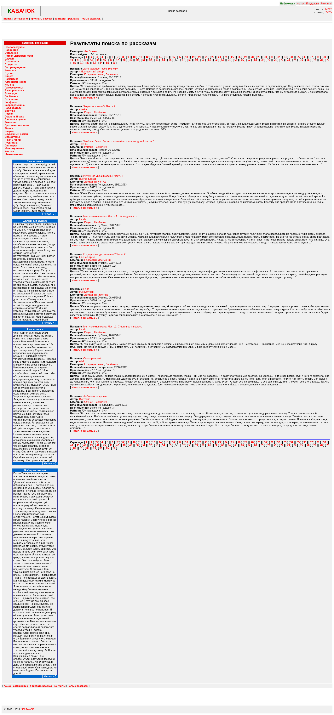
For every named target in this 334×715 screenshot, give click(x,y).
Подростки (90, 259)
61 (209, 60)
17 (180, 57)
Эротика (103, 294)
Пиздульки (312, 3)
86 (114, 62)
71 (275, 60)
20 (199, 57)
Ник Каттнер (86, 291)
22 (212, 57)
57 (183, 60)
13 (153, 57)
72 (281, 60)
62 (216, 60)
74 (295, 60)
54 (163, 60)
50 (137, 60)
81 (81, 62)
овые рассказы (91, 18)
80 (74, 62)
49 (130, 60)
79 (327, 60)
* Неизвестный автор (91, 71)
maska (83, 109)
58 (189, 60)
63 (222, 60)
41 (78, 60)
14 (160, 57)
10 (134, 57)
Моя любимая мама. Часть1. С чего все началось (112, 326)
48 (124, 60)
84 (101, 62)
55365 (328, 12)
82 (87, 62)
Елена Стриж (87, 257)
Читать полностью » (84, 97)
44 (97, 60)
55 (170, 60)
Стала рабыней (92, 358)
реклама (73, 18)
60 (203, 60)
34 (291, 57)
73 (288, 60)
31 (272, 57)
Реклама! (326, 3)
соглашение (21, 18)
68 (255, 60)
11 (140, 57)
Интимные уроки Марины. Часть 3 (103, 175)
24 (226, 57)
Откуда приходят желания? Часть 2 (104, 254)
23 (219, 57)
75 (301, 60)
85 (107, 62)
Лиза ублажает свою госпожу (100, 68)
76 (308, 60)
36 (304, 57)
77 (314, 60)
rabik (82, 361)
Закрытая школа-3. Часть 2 (99, 106)
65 (235, 60)
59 (196, 60)
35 (298, 57)
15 (166, 57)
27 (245, 57)
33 (285, 57)
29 (258, 57)
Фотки (300, 3)
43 (91, 60)
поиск (8, 18)
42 (84, 60)
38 (318, 57)
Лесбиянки (90, 51)
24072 (328, 9)
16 (173, 57)
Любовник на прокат (95, 396)
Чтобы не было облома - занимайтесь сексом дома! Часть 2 (118, 141)
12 (147, 57)
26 (239, 57)
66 (242, 60)
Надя (86, 288)
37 (311, 57)
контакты (60, 18)
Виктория (84, 399)
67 (249, 60)
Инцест (88, 112)
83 (94, 62)
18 (186, 57)
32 (278, 57)
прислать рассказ (41, 18)
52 (150, 60)
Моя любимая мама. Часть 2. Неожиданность (110, 216)
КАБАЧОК (28, 709)
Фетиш (102, 181)
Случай (88, 401)
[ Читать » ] (49, 214)
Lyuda (82, 219)
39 (324, 57)
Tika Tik (83, 144)
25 (232, 57)
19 (193, 57)
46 (111, 60)
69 (262, 60)
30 (265, 57)
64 (229, 60)
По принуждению (94, 74)
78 (321, 60)
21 (206, 57)
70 (268, 60)
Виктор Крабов (87, 178)
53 (157, 60)
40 (71, 60)
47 (117, 60)
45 (104, 60)
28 (252, 57)
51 (143, 60)
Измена (88, 146)
